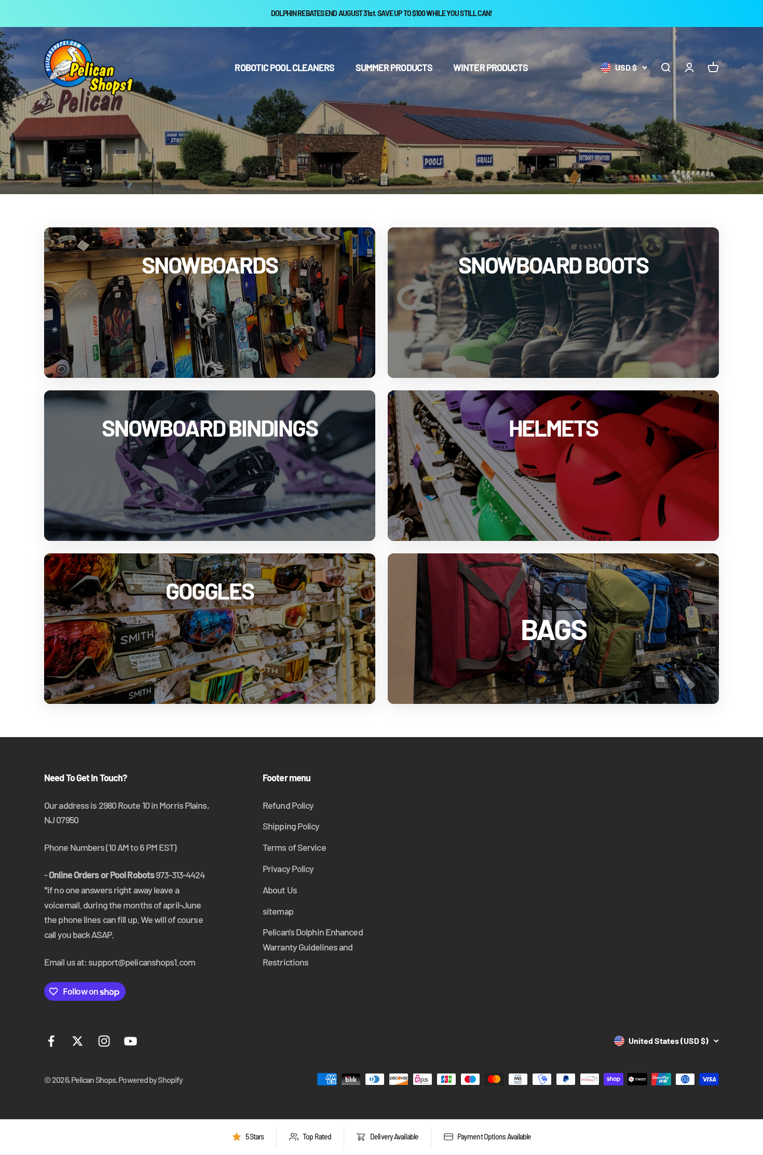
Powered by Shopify (150, 1079)
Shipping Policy (291, 826)
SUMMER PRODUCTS (394, 67)
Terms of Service (294, 847)
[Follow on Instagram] (104, 1041)
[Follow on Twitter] (78, 1041)
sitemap (278, 911)
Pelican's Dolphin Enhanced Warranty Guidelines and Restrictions (313, 947)
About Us (280, 889)
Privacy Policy (288, 868)
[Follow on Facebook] (51, 1041)
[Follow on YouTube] (131, 1041)
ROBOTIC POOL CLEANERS (284, 67)
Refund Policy (288, 805)
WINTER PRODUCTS (490, 67)
